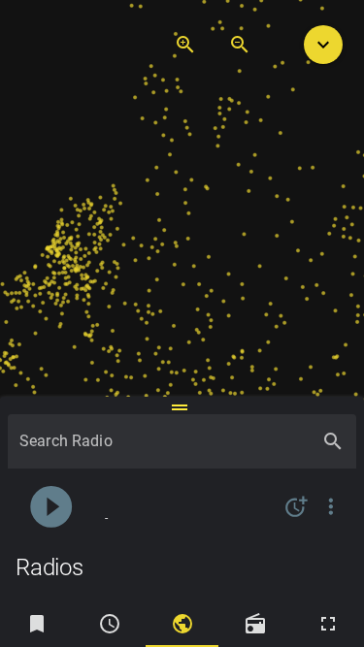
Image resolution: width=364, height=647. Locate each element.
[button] (323, 44)
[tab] (36, 623)
